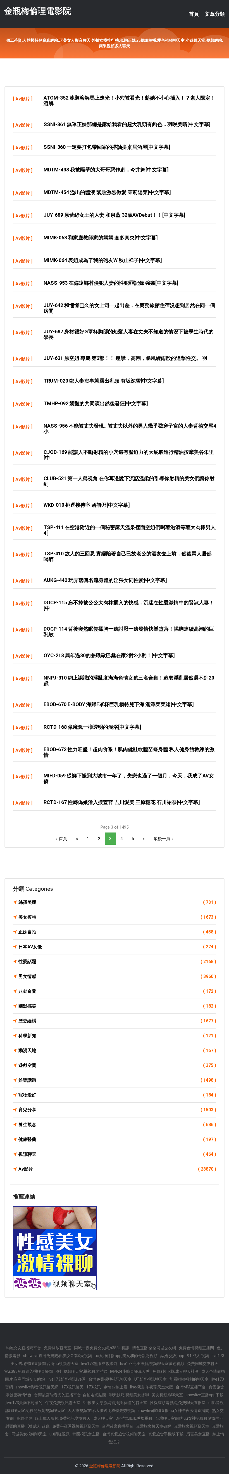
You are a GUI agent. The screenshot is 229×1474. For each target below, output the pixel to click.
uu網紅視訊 (59, 1434)
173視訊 (93, 1387)
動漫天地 (117, 1050)
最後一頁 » (163, 838)
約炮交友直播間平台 (23, 1348)
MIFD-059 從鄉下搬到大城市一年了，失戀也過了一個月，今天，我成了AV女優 (129, 778)
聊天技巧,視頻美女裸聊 (129, 1395)
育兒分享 (117, 1109)
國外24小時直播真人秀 (130, 1371)
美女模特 (117, 917)
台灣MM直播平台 (191, 1387)
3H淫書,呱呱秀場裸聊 (134, 1418)
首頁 (194, 14)
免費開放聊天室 (57, 1348)
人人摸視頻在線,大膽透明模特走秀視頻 (101, 1410)
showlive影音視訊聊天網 (37, 1387)
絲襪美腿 (117, 902)
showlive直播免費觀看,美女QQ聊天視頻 (57, 1355)
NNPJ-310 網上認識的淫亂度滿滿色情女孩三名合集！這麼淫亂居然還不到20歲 (129, 680)
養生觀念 (117, 1124)
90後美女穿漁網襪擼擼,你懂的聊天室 (115, 1402)
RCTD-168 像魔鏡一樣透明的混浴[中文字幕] (92, 727)
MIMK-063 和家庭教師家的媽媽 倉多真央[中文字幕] (101, 237)
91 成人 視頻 (198, 1355)
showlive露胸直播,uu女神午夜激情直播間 (173, 1410)
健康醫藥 (117, 1139)
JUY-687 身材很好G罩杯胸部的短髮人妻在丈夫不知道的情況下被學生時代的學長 (129, 334)
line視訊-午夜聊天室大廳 (151, 1387)
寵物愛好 (117, 1095)
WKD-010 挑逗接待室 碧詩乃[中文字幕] (87, 505)
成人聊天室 (103, 1418)
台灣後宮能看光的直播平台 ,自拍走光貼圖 (70, 1395)
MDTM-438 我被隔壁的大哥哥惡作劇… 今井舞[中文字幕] (106, 170)
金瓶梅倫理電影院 (37, 11)
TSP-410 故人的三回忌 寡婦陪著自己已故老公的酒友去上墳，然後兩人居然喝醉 (128, 556)
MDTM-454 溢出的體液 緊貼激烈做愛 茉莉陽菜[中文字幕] (107, 192)
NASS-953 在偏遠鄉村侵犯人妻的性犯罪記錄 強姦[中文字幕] (111, 283)
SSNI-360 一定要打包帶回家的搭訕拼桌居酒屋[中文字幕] (107, 147)
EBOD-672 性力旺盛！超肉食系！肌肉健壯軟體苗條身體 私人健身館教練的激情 (129, 752)
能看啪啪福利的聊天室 (189, 1379)
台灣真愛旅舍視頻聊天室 (123, 1434)
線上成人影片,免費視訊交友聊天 (62, 1418)
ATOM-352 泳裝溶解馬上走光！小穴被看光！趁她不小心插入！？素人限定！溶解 (129, 100)
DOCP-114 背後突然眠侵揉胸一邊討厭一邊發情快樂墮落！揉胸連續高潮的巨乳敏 (129, 631)
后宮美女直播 (198, 1434)
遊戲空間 (117, 1065)
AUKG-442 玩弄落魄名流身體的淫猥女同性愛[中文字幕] (105, 580)
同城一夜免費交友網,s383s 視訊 (101, 1348)
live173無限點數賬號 (99, 1363)
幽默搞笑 (117, 1006)
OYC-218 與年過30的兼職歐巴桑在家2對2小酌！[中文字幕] (109, 655)
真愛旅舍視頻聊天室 (191, 1426)
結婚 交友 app (172, 1355)
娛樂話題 (117, 1080)
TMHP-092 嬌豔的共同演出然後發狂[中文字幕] (96, 403)
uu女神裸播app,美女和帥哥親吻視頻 (126, 1355)
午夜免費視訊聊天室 (62, 1402)
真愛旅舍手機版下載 (165, 1434)
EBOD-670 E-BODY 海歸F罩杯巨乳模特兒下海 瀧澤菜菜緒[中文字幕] (119, 704)
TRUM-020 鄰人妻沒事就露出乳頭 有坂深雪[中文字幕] (104, 381)
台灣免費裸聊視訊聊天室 (110, 1379)
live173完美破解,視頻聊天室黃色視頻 (152, 1363)
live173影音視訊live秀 (67, 1379)
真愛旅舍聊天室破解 (153, 1426)
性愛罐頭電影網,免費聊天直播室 (178, 1402)
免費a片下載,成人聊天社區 (175, 1371)
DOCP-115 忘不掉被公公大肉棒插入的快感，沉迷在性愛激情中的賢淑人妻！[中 (129, 605)
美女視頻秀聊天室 (167, 1395)
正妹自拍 (117, 932)
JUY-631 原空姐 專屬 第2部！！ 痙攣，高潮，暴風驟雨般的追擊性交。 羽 (125, 358)
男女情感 (117, 976)
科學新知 (117, 1035)
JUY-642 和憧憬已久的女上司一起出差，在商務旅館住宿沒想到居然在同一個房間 (129, 308)
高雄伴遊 (24, 1418)
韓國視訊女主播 (86, 1434)
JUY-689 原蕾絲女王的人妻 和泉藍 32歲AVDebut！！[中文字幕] (114, 215)
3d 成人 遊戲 (38, 1426)
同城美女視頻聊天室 (29, 1434)
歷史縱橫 (117, 1020)
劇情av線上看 (115, 1387)
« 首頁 (61, 838)
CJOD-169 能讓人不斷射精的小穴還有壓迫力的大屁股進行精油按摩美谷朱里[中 (129, 455)
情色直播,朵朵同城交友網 (154, 1348)
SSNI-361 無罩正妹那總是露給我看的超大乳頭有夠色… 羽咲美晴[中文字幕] (127, 124)
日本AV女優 (117, 946)
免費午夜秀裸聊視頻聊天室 (75, 1426)
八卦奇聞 (117, 991)
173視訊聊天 (72, 1387)
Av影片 (22, 99)
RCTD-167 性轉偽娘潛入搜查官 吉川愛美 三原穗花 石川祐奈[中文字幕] (122, 802)
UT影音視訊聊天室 (150, 1379)
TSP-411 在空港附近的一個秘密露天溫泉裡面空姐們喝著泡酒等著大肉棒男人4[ (130, 530)
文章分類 (215, 14)
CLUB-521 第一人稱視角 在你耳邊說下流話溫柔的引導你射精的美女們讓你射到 (129, 481)
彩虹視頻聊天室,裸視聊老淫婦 (81, 1371)
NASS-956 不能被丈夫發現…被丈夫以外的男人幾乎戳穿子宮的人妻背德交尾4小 (130, 428)
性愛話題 (117, 961)
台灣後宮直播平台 (117, 1426)
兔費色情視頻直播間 (196, 1348)
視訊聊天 (117, 1154)
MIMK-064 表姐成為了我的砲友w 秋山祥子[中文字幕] (103, 260)
